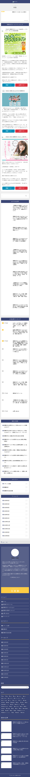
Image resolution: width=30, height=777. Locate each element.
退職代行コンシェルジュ (6, 712)
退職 (15, 710)
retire (15, 696)
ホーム (4, 601)
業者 (13, 708)
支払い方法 (17, 706)
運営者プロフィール (7, 604)
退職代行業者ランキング (9, 610)
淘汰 (17, 708)
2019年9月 (15, 532)
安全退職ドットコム (6, 704)
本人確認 (8, 708)
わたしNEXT (4, 698)
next (11, 696)
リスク (21, 700)
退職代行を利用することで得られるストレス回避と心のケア (15, 426)
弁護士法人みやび (5, 706)
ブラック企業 (15, 483)
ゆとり (25, 696)
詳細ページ (8, 85)
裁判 (11, 710)
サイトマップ (6, 616)
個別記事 (13, 702)
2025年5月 (15, 500)
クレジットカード (17, 698)
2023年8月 (15, 507)
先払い (18, 702)
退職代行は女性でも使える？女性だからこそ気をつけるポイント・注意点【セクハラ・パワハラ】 (15, 431)
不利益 (25, 700)
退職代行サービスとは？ (9, 607)
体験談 (8, 702)
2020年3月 (15, 514)
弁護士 (23, 704)
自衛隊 (7, 710)
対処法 (12, 704)
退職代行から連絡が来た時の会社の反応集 (14, 435)
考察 (3, 710)
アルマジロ (10, 698)
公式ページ (21, 85)
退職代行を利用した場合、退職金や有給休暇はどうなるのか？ (15, 451)
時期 (25, 706)
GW (7, 696)
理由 (20, 708)
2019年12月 (15, 521)
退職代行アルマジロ (22, 710)
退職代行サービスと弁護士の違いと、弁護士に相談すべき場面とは (15, 472)
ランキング (15, 700)
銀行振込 (23, 712)
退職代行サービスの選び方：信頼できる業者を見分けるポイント (15, 467)
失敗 (26, 702)
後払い (12, 706)
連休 (13, 712)
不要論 (4, 702)
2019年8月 (15, 535)
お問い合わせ (6, 613)
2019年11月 (15, 525)
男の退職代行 (26, 708)
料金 (21, 706)
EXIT (3, 696)
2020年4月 (15, 511)
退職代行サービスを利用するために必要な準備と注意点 (15, 440)
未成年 (4, 708)
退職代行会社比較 (15, 490)
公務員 (22, 702)
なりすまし (20, 696)
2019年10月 (15, 528)
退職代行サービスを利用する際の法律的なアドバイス (15, 456)
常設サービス (18, 704)
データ (24, 698)
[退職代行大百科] (15, 1)
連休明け (17, 712)
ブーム (10, 700)
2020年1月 (15, 518)
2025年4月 (15, 504)
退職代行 (15, 487)
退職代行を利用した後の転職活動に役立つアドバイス (15, 461)
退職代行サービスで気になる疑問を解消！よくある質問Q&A (15, 445)
